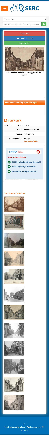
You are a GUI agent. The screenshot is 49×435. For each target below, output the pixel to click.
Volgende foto (24, 43)
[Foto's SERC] (24, 8)
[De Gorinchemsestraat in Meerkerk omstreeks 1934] (14, 312)
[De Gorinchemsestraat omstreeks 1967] (14, 294)
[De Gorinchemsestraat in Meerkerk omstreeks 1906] (14, 240)
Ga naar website (31, 141)
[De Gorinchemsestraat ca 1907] (14, 276)
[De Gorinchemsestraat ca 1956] (14, 384)
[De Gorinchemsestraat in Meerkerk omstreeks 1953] (14, 204)
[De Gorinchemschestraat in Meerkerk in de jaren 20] (14, 258)
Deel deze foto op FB (24, 38)
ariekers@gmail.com (17, 427)
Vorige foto (24, 33)
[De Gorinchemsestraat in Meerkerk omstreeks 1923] (14, 348)
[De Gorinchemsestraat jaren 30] (14, 222)
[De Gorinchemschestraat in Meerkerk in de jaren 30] (14, 330)
